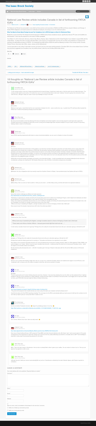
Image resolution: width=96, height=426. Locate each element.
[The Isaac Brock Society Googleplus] (83, 1)
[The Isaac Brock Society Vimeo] (87, 1)
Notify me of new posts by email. (16, 410)
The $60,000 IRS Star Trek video (80, 72)
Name (9, 388)
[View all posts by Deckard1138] (27, 24)
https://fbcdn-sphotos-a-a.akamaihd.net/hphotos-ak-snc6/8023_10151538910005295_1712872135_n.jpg (36, 308)
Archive (39, 11)
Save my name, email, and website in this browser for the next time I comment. (26, 405)
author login (32, 11)
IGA (15, 66)
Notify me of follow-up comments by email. (19, 407)
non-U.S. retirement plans (53, 66)
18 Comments (52, 24)
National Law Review (39, 66)
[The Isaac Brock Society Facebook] (85, 1)
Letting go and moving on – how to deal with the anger (21, 72)
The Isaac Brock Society (20, 6)
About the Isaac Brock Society (18, 11)
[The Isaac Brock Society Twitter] (89, 1)
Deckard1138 (23, 24)
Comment (10, 373)
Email (8, 393)
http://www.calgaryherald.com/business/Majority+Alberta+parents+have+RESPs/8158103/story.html (34, 331)
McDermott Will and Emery (25, 66)
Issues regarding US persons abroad (40, 24)
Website (9, 398)
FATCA (9, 66)
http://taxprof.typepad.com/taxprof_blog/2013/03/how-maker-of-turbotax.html (29, 289)
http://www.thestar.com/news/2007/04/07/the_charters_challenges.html (27, 195)
